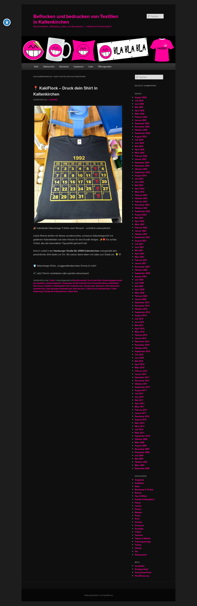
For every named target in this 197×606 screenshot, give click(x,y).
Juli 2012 (139, 429)
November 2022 (142, 204)
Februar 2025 (141, 155)
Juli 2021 (139, 243)
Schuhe (138, 521)
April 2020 (139, 289)
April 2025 (139, 149)
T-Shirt (52, 280)
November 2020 (142, 266)
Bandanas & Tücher (144, 489)
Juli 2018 (139, 354)
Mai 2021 (139, 250)
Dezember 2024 (142, 162)
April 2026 (139, 110)
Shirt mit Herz (79, 288)
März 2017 (139, 406)
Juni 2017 (139, 396)
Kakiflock (48, 285)
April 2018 (139, 364)
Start (36, 66)
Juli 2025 (139, 139)
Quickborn (100, 285)
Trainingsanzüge (143, 541)
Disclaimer (64, 66)
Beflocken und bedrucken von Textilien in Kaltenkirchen (75, 19)
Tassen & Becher (143, 538)
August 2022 (141, 214)
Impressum (79, 66)
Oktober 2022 (141, 207)
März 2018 (139, 367)
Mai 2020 (139, 286)
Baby (137, 486)
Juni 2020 (139, 282)
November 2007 (142, 448)
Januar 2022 (140, 230)
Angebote (139, 479)
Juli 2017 (139, 393)
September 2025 (142, 133)
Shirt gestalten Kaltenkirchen (59, 288)
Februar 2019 (141, 334)
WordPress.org (142, 575)
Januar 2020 (140, 299)
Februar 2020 (141, 295)
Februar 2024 (141, 195)
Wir (136, 551)
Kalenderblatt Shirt (61, 285)
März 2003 (139, 465)
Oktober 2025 (141, 129)
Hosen (138, 502)
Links (90, 66)
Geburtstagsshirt (53, 283)
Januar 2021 (140, 263)
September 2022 (142, 211)
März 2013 (139, 426)
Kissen (138, 509)
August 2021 (141, 240)
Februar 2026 (141, 116)
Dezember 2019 (142, 302)
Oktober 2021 (141, 234)
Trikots (138, 544)
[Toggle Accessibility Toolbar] (7, 22)
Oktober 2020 (141, 269)
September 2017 (142, 387)
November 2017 (142, 380)
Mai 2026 (139, 107)
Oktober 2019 (141, 308)
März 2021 (139, 256)
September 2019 (142, 312)
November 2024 (142, 165)
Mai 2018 (139, 360)
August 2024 (141, 175)
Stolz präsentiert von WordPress (98, 595)
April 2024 (139, 188)
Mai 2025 (139, 146)
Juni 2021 (139, 247)
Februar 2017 (141, 409)
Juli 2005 (139, 455)
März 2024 (139, 191)
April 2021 (139, 253)
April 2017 (139, 403)
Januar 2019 (140, 338)
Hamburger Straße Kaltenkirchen (76, 283)
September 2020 (142, 273)
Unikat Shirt (72, 291)
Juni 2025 (139, 142)
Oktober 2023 (141, 198)
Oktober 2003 (141, 461)
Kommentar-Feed (143, 572)
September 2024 (142, 172)
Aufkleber (139, 483)
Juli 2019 (139, 318)
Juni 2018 (139, 357)
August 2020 (141, 276)
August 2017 (141, 390)
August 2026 (141, 97)
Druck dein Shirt (94, 280)
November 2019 (142, 305)
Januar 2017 (140, 413)
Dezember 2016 (142, 416)
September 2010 (142, 435)
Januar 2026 (140, 120)
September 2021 (142, 237)
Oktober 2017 (141, 383)
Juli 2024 (139, 178)
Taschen (139, 535)
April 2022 (139, 221)
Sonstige (139, 528)
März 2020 (139, 292)
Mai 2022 (139, 217)
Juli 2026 (139, 100)
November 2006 (142, 452)
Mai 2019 (139, 325)
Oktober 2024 (141, 168)
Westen (138, 548)
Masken (138, 512)
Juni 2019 (139, 321)
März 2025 (139, 152)
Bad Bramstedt (79, 280)
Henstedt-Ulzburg (100, 283)
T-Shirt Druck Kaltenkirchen (98, 288)
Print (137, 518)
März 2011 (139, 432)
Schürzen (139, 525)
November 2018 (142, 344)
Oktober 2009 (141, 439)
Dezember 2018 (142, 341)
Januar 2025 (140, 159)
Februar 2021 (141, 260)
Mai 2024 (139, 185)
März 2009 (139, 442)
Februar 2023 (141, 201)
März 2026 (139, 113)
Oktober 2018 (141, 348)
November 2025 (142, 126)
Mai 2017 (139, 400)
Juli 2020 (139, 279)
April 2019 (139, 328)
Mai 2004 (139, 458)
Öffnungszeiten (104, 66)
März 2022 (139, 224)
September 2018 (142, 351)
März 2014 (139, 422)
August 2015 (141, 419)
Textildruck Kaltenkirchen (55, 291)
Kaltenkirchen (77, 285)
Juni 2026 (139, 103)
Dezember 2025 (142, 123)
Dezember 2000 (142, 468)
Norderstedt (89, 285)
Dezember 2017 (142, 377)
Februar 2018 (141, 370)
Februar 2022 (141, 227)
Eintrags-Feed (141, 569)
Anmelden (140, 565)
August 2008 (141, 445)
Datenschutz (48, 66)
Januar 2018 (140, 374)
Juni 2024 (139, 181)
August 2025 (141, 136)
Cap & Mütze (141, 495)
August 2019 (141, 315)
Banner (138, 492)
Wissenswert (141, 554)
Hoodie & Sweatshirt (144, 499)
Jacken (138, 505)
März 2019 (139, 331)
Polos (137, 515)
